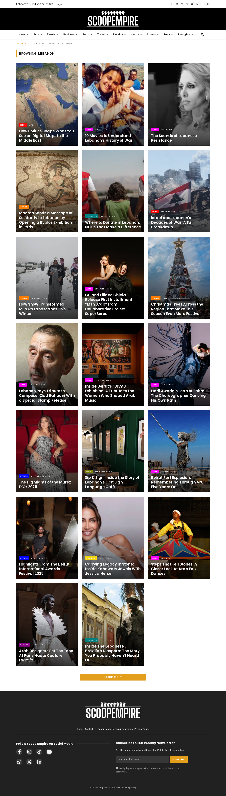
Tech (167, 34)
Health (135, 34)
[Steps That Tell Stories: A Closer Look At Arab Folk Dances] (179, 538)
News (22, 34)
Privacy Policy (172, 768)
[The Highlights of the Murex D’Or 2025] (47, 451)
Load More (111, 677)
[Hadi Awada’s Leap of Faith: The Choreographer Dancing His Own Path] (179, 364)
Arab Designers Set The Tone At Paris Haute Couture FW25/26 (46, 656)
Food (86, 34)
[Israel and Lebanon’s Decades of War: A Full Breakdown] (179, 191)
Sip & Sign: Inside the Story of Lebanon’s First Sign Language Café (112, 482)
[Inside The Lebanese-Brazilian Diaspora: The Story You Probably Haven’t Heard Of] (113, 624)
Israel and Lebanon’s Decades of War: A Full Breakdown (172, 222)
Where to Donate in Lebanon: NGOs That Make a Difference (113, 224)
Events (51, 34)
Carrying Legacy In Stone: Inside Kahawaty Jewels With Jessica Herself (113, 569)
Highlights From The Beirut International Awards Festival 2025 (44, 569)
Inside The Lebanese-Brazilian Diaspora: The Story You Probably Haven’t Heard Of (112, 653)
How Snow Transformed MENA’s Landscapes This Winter (42, 309)
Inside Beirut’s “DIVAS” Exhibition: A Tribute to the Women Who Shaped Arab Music (110, 393)
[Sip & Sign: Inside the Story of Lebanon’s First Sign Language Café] (113, 451)
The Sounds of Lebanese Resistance (174, 138)
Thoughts (184, 34)
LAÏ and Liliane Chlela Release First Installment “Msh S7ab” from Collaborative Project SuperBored (108, 304)
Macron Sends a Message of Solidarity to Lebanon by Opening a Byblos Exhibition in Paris (46, 220)
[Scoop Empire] (113, 19)
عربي (59, 4)
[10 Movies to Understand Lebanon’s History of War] (113, 104)
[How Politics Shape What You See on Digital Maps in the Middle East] (47, 104)
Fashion (118, 34)
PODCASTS (22, 4)
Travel (101, 34)
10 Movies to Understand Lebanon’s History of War (109, 138)
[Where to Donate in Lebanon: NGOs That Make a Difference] (113, 191)
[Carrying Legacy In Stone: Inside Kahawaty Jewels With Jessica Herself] (113, 538)
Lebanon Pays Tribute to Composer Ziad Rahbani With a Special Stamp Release (47, 396)
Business (69, 34)
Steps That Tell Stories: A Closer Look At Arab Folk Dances (174, 569)
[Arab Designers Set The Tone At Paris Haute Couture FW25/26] (47, 624)
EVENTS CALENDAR (42, 4)
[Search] (202, 34)
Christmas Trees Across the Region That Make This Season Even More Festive (177, 309)
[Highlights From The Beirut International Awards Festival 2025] (47, 538)
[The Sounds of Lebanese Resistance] (179, 104)
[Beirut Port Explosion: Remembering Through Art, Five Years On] (179, 451)
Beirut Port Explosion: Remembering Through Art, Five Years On (177, 482)
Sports (151, 34)
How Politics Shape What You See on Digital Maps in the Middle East (46, 136)
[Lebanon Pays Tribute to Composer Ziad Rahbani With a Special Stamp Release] (47, 364)
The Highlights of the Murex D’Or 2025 (45, 484)
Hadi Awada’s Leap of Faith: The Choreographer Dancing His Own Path (178, 396)
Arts (36, 34)
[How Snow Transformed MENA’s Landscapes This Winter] (47, 278)
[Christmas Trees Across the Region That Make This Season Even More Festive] (179, 278)
